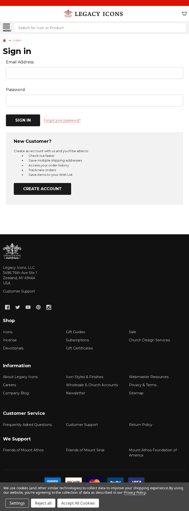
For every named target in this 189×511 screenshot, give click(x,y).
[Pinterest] (38, 307)
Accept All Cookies (78, 503)
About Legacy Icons (20, 377)
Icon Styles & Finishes (84, 377)
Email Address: (20, 62)
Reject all (43, 503)
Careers (9, 385)
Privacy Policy (134, 492)
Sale (132, 332)
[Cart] (184, 13)
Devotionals (13, 348)
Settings (17, 503)
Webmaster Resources (149, 377)
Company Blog (16, 393)
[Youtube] (28, 307)
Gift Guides (75, 332)
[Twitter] (17, 307)
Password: (16, 89)
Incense (10, 340)
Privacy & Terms (143, 385)
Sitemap (136, 393)
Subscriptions (77, 340)
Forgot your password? (62, 120)
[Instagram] (48, 307)
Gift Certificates (79, 348)
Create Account (42, 188)
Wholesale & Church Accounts (92, 385)
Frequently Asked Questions (27, 424)
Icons (7, 332)
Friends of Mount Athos (23, 450)
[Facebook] (7, 307)
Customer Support (19, 291)
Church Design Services (149, 340)
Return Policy (140, 424)
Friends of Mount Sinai (85, 450)
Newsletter (75, 393)
